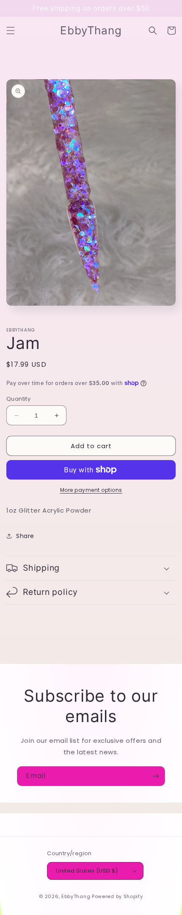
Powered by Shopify (117, 896)
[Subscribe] (155, 776)
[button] (10, 30)
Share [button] (25, 536)
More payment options (91, 490)
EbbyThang (75, 896)
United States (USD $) (87, 871)
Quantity (18, 399)
